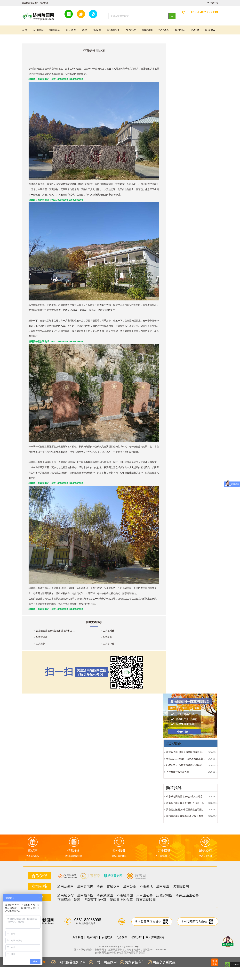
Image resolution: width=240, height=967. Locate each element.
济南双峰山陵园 (68, 899)
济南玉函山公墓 (187, 895)
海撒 (84, 30)
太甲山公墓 (144, 895)
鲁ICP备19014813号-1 (129, 946)
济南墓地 (146, 886)
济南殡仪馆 (65, 895)
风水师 (195, 30)
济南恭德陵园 (146, 899)
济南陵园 (162, 886)
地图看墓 (54, 30)
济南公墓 (129, 886)
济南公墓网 (65, 886)
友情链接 (107, 937)
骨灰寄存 (71, 30)
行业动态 (164, 30)
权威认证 (136, 937)
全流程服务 (113, 30)
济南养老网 (85, 886)
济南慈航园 (105, 895)
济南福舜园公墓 (37, 68)
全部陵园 (38, 30)
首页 (24, 30)
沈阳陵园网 (181, 886)
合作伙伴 (122, 937)
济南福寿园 (85, 895)
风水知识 (180, 30)
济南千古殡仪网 (108, 886)
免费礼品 (131, 30)
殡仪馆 (97, 30)
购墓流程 (147, 30)
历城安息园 (164, 895)
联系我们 (92, 937)
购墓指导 (210, 30)
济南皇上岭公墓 (121, 899)
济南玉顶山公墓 (95, 899)
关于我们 (77, 937)
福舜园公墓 (34, 462)
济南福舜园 (125, 895)
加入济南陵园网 (155, 937)
